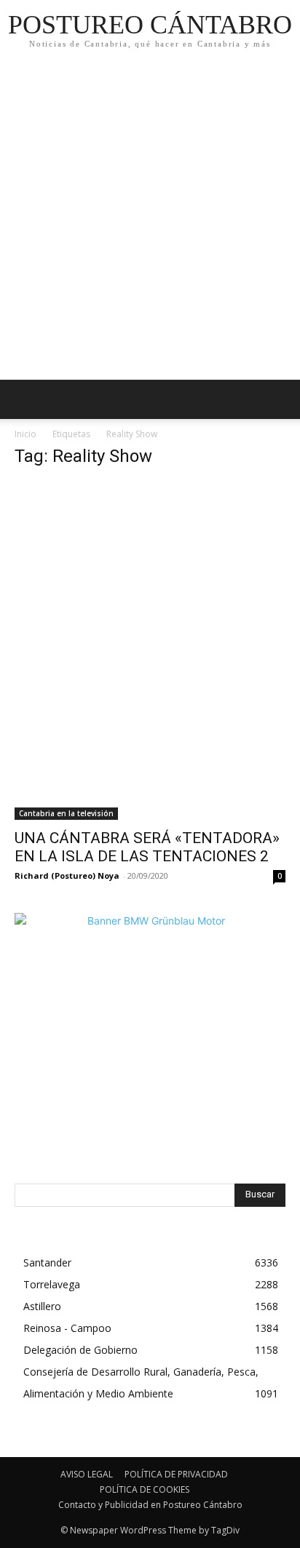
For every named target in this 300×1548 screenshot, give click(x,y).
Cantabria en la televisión (66, 813)
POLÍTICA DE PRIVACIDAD (176, 1474)
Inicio (25, 434)
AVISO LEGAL (86, 1474)
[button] (279, 399)
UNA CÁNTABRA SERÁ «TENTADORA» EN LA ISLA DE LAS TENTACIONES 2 (147, 847)
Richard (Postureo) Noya (67, 875)
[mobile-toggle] (24, 399)
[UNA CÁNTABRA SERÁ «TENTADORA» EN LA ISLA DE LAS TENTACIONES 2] (150, 651)
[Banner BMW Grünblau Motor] (150, 1048)
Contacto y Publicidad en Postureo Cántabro (150, 1505)
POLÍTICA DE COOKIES (144, 1489)
